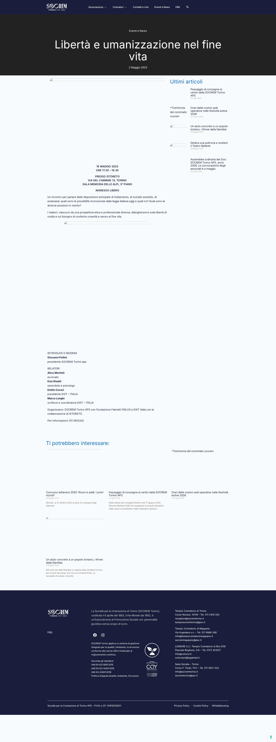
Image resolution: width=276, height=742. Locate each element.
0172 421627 (214, 650)
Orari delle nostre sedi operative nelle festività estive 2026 (208, 110)
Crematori (118, 7)
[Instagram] (102, 635)
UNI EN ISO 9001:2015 (102, 664)
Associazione (95, 7)
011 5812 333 (211, 667)
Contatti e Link (141, 7)
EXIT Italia (140, 409)
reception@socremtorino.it (189, 618)
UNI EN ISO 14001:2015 (102, 668)
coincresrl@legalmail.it (187, 657)
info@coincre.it (183, 654)
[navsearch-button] (187, 7)
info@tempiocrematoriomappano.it (194, 636)
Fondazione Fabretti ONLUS (113, 409)
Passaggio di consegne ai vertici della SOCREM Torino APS (207, 92)
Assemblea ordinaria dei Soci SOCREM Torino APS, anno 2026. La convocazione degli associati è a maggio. (208, 164)
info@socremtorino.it (186, 671)
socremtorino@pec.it (186, 675)
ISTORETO (75, 413)
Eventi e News (162, 7)
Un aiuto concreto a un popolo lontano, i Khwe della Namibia (209, 128)
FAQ (178, 7)
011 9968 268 (209, 632)
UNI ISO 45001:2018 (101, 672)
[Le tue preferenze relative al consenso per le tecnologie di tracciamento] (271, 737)
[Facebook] (94, 635)
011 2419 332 (212, 614)
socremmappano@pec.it (188, 640)
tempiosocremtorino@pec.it (190, 622)
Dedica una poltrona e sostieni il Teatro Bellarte (209, 144)
